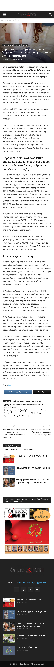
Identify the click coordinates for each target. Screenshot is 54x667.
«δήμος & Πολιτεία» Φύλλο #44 (31, 456)
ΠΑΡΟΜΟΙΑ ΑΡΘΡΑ (11, 446)
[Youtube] (37, 589)
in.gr (10, 385)
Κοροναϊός (7, 416)
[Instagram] (23, 589)
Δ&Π (6, 60)
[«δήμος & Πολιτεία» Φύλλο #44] (9, 458)
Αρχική (3, 20)
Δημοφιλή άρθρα (15, 20)
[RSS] (30, 589)
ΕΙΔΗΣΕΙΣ (17, 45)
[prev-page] (4, 491)
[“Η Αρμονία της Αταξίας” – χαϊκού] (9, 470)
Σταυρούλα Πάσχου (20, 416)
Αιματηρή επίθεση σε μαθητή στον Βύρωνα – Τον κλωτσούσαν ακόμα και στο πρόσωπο (15, 433)
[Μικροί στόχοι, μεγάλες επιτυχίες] (9, 638)
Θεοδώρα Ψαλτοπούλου (12, 413)
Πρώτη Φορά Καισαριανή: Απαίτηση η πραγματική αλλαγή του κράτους (40, 432)
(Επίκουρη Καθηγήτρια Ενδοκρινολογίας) (27, 401)
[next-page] (8, 491)
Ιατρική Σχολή (28, 413)
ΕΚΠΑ (14, 407)
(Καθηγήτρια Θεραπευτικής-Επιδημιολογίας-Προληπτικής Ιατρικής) (23, 404)
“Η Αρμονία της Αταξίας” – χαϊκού (33, 468)
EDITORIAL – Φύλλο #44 (27, 647)
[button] (4, 14)
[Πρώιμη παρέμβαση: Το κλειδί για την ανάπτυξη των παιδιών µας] (9, 482)
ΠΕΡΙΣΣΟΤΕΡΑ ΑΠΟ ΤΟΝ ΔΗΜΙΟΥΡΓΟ (18, 449)
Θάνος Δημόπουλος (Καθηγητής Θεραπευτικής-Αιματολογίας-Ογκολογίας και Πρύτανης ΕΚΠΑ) (25, 410)
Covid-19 (6, 407)
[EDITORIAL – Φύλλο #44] (9, 650)
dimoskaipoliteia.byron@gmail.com (32, 583)
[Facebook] (16, 589)
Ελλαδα (25, 45)
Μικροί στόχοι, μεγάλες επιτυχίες (31, 635)
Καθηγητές (39, 413)
